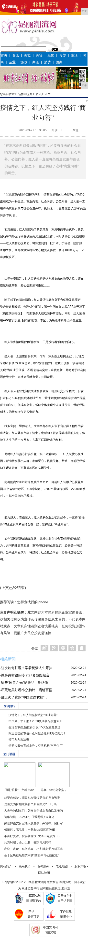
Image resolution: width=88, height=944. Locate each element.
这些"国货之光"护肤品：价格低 (24, 683)
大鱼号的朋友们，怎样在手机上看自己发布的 (33, 810)
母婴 (62, 55)
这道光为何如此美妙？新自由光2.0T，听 (30, 804)
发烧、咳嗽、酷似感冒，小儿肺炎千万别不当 (33, 849)
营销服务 (43, 866)
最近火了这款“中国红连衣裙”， (24, 697)
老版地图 (62, 866)
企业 (12, 62)
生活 (74, 55)
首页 (3, 55)
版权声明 (80, 866)
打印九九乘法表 (19, 739)
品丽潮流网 (25, 94)
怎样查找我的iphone (32, 602)
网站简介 (6, 866)
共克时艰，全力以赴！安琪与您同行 (27, 842)
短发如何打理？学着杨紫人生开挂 (26, 668)
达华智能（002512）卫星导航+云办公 (29, 817)
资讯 (15, 55)
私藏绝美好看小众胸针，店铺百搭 (26, 690)
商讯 (35, 62)
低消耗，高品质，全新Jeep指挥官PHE (29, 829)
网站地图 (44, 872)
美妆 (27, 55)
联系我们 (25, 866)
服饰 (50, 55)
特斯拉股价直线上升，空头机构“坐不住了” (36, 745)
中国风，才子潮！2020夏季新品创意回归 (35, 721)
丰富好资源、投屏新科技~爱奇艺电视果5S (31, 836)
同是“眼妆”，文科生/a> (19, 790)
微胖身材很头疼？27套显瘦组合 (25, 675)
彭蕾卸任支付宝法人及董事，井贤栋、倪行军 (33, 823)
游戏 (24, 62)
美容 (39, 55)
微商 (59, 62)
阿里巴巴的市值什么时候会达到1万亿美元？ (37, 733)
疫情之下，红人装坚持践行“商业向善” (33, 715)
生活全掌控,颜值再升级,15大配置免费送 (34, 727)
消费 (47, 62)
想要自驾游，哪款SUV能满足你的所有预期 (32, 798)
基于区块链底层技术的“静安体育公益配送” (31, 855)
